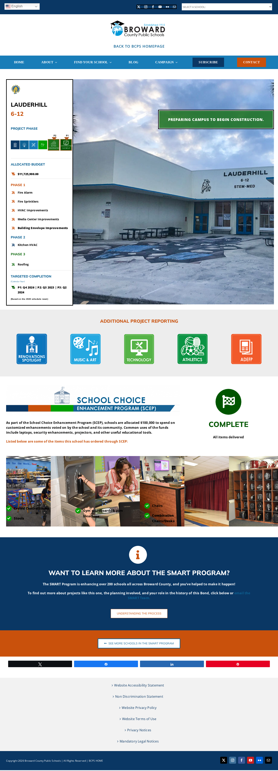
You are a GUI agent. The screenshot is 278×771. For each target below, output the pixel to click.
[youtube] (160, 6)
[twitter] (138, 6)
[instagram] (145, 6)
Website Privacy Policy (139, 707)
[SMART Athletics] (192, 335)
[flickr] (167, 6)
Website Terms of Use (139, 719)
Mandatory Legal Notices (139, 741)
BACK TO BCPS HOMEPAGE (139, 46)
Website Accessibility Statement (139, 685)
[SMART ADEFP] (246, 335)
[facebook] (152, 6)
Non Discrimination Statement (139, 696)
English (17, 6)
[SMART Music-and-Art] (85, 335)
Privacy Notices (139, 730)
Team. (145, 598)
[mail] (174, 6)
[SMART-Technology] (139, 335)
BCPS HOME (96, 760)
